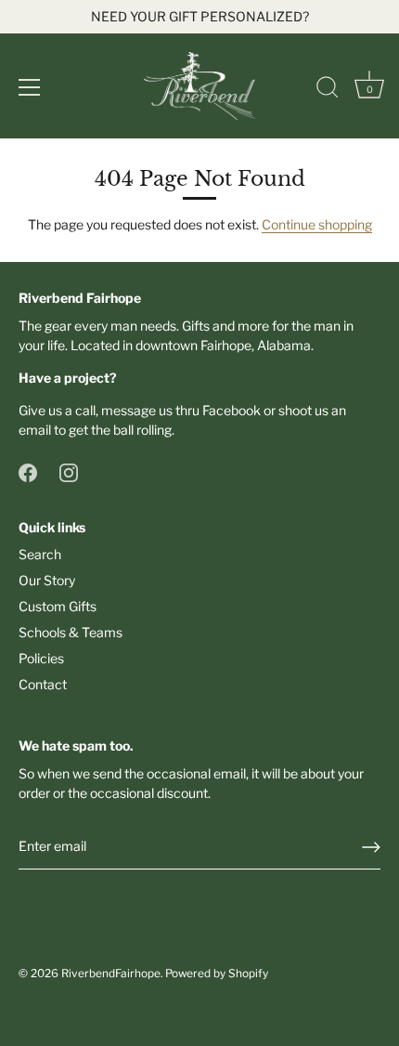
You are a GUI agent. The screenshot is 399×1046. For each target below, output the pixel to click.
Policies (41, 658)
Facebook (231, 410)
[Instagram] (68, 471)
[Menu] (29, 87)
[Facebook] (28, 471)
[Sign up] (371, 847)
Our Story (47, 580)
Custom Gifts (58, 606)
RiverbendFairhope (111, 973)
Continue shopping (317, 224)
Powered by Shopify (216, 973)
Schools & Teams (70, 632)
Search (40, 554)
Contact (43, 684)
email (35, 430)
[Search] (327, 90)
